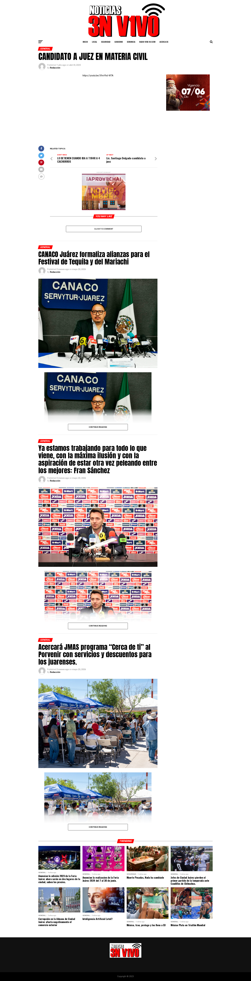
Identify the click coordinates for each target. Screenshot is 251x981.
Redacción (55, 68)
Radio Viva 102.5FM (147, 41)
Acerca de (163, 41)
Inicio (85, 41)
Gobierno (118, 41)
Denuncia (131, 41)
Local (94, 41)
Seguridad (105, 41)
